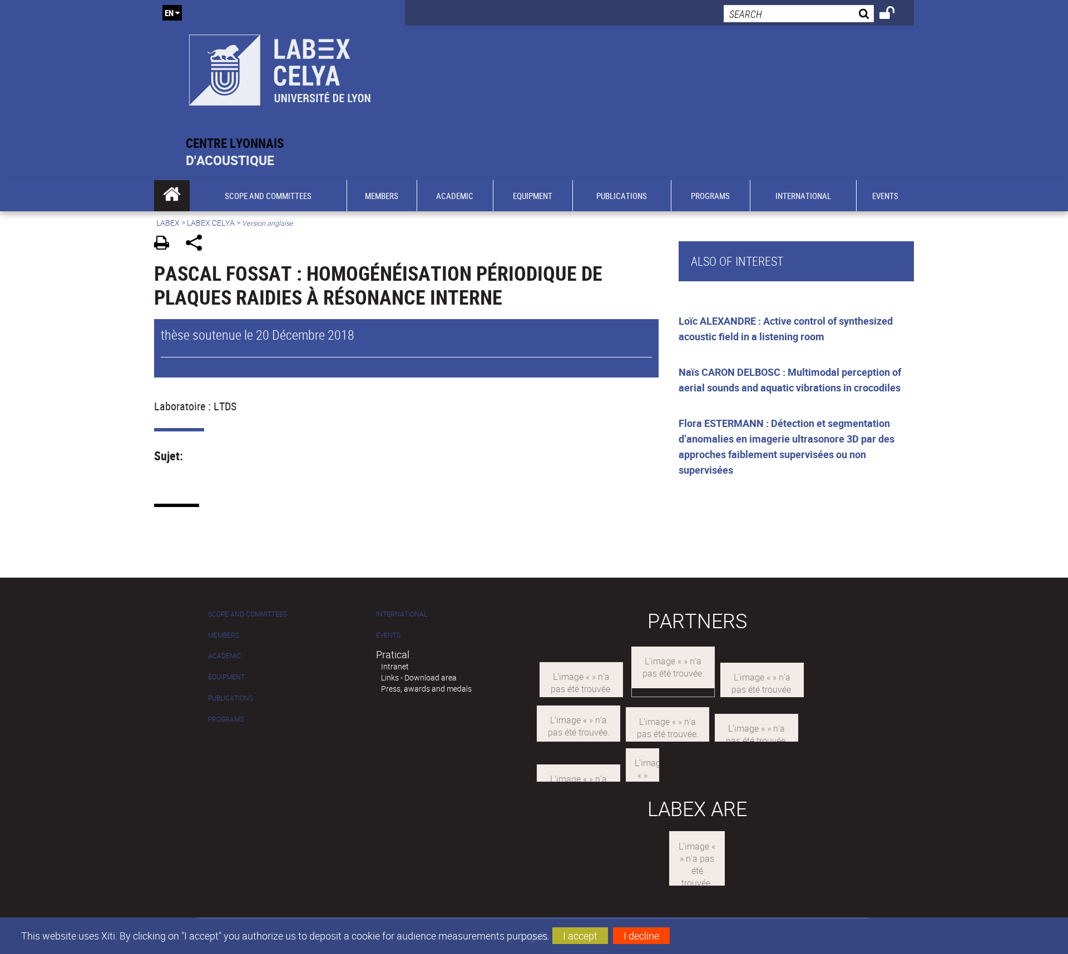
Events (388, 635)
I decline (641, 935)
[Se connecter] (894, 14)
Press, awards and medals (426, 688)
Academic (224, 655)
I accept (580, 935)
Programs (226, 719)
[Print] (165, 244)
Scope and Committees (247, 614)
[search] (799, 13)
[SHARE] (198, 244)
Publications (230, 698)
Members (223, 635)
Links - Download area (419, 677)
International (401, 614)
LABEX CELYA (211, 222)
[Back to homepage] (279, 67)
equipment (226, 677)
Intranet (395, 666)
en (169, 12)
